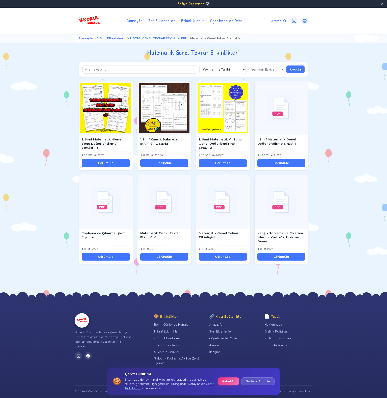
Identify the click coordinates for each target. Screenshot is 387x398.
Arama (214, 345)
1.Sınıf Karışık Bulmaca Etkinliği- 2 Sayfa (158, 141)
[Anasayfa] (82, 320)
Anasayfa (134, 21)
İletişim (214, 352)
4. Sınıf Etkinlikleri (167, 352)
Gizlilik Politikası (276, 331)
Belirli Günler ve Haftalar (171, 324)
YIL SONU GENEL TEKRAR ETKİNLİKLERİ (156, 38)
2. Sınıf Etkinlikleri (167, 338)
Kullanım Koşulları (277, 338)
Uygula (295, 69)
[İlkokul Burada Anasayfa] (90, 21)
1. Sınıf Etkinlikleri (110, 38)
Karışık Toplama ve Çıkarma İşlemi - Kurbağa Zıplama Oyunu (280, 237)
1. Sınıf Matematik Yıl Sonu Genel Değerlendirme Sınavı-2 (220, 143)
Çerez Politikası (275, 345)
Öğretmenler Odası (226, 21)
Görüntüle (105, 163)
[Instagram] (294, 21)
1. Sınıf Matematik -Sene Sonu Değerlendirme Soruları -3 (101, 143)
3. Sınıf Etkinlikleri (167, 345)
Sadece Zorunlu (258, 381)
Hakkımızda (273, 324)
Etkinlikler (190, 21)
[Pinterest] (304, 21)
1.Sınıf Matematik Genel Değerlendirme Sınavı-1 (276, 141)
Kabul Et (228, 381)
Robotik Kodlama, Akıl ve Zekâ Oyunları (176, 361)
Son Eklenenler (161, 21)
